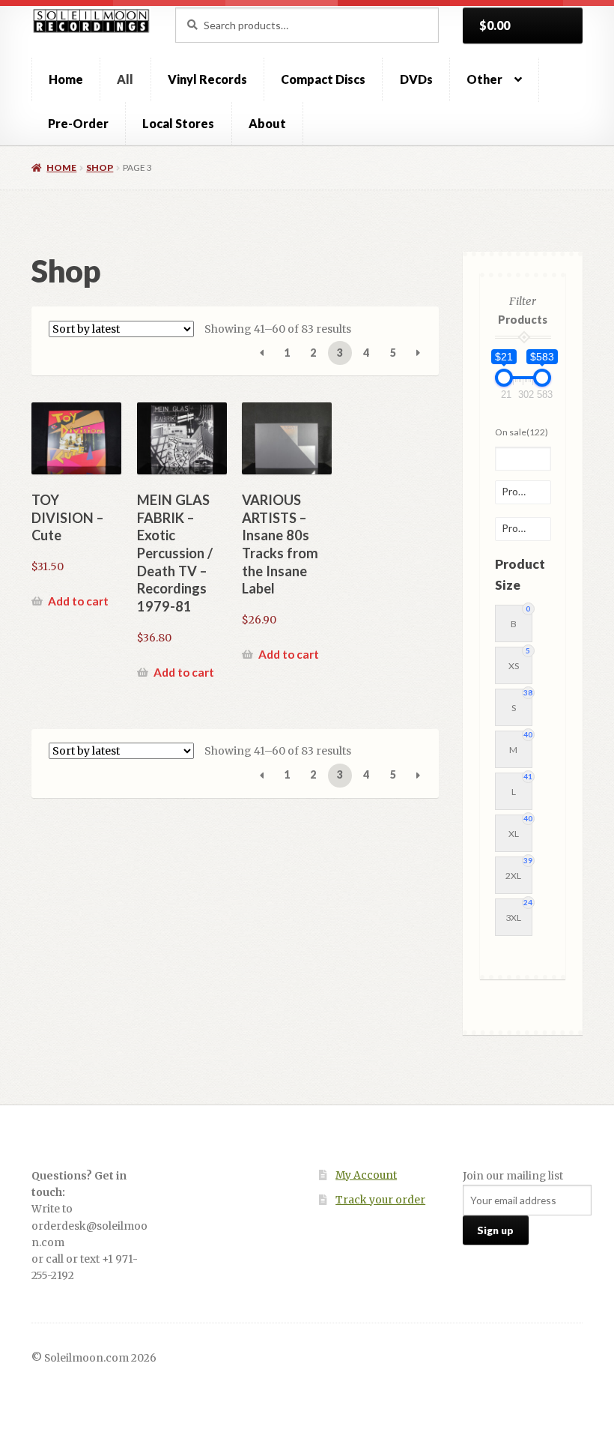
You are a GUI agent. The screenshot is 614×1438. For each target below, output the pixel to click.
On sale (521, 432)
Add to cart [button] (78, 601)
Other (484, 79)
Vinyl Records (207, 79)
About (267, 123)
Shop (99, 167)
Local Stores (178, 123)
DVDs (416, 79)
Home (66, 79)
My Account (366, 1175)
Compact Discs (323, 79)
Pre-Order (78, 123)
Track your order (380, 1200)
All (125, 79)
